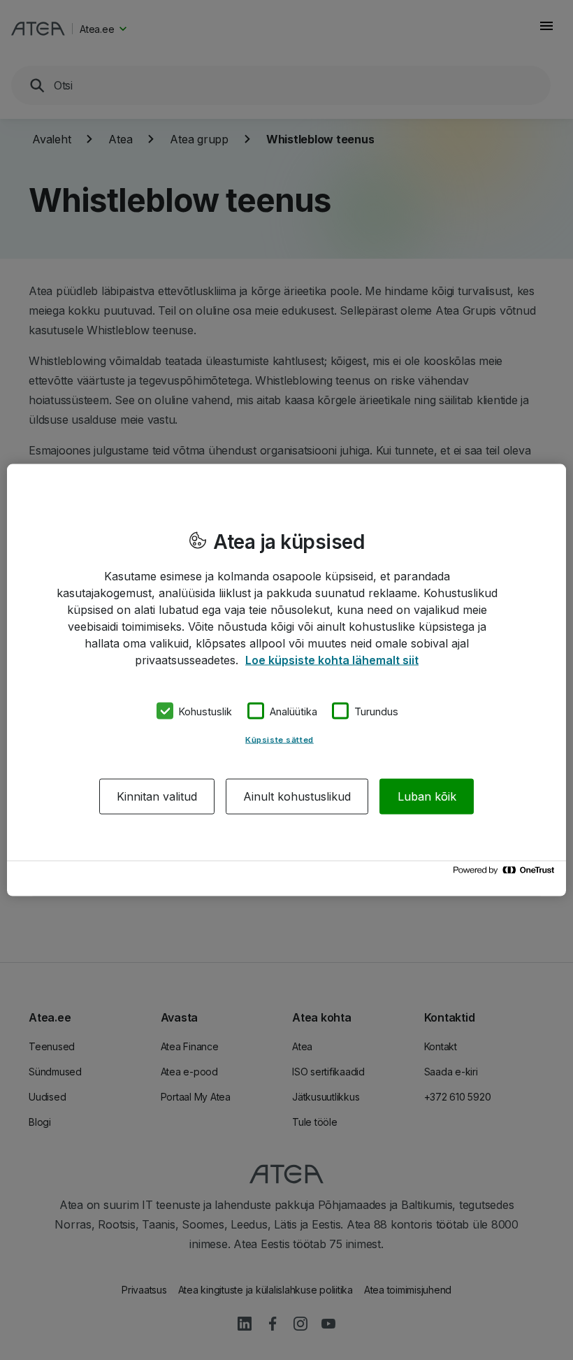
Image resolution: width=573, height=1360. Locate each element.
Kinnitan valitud (157, 796)
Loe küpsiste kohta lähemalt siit (332, 659)
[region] (286, 680)
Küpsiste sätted (279, 740)
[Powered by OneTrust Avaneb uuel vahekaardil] (506, 873)
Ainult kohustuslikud (297, 796)
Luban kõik (427, 796)
